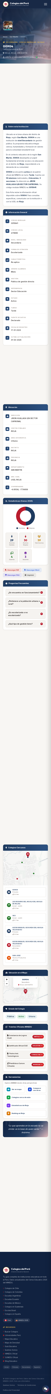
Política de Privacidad (11, 1390)
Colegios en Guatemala (14, 1307)
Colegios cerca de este (21, 1097)
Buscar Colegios (11, 1332)
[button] (28, 854)
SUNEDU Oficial (11, 1357)
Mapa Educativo (11, 1339)
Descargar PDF (13, 570)
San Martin (14, 37)
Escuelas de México (13, 1303)
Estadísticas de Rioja (20, 1105)
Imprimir (30, 575)
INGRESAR (36, 1064)
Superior (37, 1367)
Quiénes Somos (11, 1350)
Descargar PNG (13, 575)
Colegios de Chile (12, 1288)
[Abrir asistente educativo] (45, 1388)
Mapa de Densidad (12, 1343)
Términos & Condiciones (26, 1385)
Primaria (15, 1367)
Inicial (6, 1367)
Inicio (5, 37)
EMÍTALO (37, 1036)
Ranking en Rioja (18, 1113)
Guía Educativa (11, 1346)
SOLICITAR (36, 1046)
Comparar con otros (37, 1089)
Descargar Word (32, 570)
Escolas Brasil (10, 1310)
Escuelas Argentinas (13, 1296)
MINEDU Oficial (11, 1354)
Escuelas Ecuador (12, 1299)
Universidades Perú (13, 1335)
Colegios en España (13, 1314)
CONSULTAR (35, 1055)
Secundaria (26, 1367)
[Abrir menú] (45, 4)
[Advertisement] (25, 92)
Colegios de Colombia (13, 1292)
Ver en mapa (17, 1089)
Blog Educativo (11, 1361)
